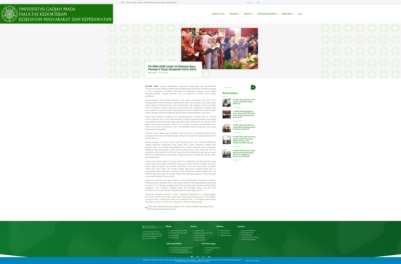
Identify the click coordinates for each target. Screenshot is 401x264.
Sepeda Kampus (226, 235)
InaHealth (209, 250)
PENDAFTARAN (287, 14)
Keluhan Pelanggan (248, 239)
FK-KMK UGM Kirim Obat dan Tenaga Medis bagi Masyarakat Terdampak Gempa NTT (244, 127)
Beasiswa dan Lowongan (204, 233)
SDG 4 (183, 206)
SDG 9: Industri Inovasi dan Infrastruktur (161, 209)
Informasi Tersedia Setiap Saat (182, 252)
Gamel (128, 2)
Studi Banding (246, 235)
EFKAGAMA (174, 235)
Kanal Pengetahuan (213, 248)
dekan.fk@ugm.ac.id (154, 236)
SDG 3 (149, 206)
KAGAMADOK (200, 235)
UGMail (134, 2)
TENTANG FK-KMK (218, 14)
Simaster (140, 2)
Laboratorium (225, 233)
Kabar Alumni (200, 238)
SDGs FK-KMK (148, 2)
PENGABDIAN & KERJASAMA (266, 14)
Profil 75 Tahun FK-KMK (178, 233)
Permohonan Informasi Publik (182, 248)
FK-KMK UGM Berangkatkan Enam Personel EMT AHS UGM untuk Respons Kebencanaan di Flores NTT (244, 114)
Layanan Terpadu (171, 2)
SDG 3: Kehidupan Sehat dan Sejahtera (166, 206)
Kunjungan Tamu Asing (250, 237)
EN (300, 14)
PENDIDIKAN (233, 14)
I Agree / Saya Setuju (252, 260)
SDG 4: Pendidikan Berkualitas (197, 206)
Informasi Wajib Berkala (179, 250)
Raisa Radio (174, 238)
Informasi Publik (159, 2)
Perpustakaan (225, 231)
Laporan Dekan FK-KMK (178, 231)
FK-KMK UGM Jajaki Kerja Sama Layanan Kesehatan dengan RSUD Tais (244, 101)
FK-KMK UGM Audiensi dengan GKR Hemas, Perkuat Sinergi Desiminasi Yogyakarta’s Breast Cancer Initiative (244, 153)
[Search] (258, 2)
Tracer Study (199, 231)
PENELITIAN (248, 14)
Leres (208, 252)
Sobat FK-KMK (200, 240)
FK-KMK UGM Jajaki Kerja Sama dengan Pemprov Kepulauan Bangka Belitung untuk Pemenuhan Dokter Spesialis (244, 139)
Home (123, 2)
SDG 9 (211, 206)
